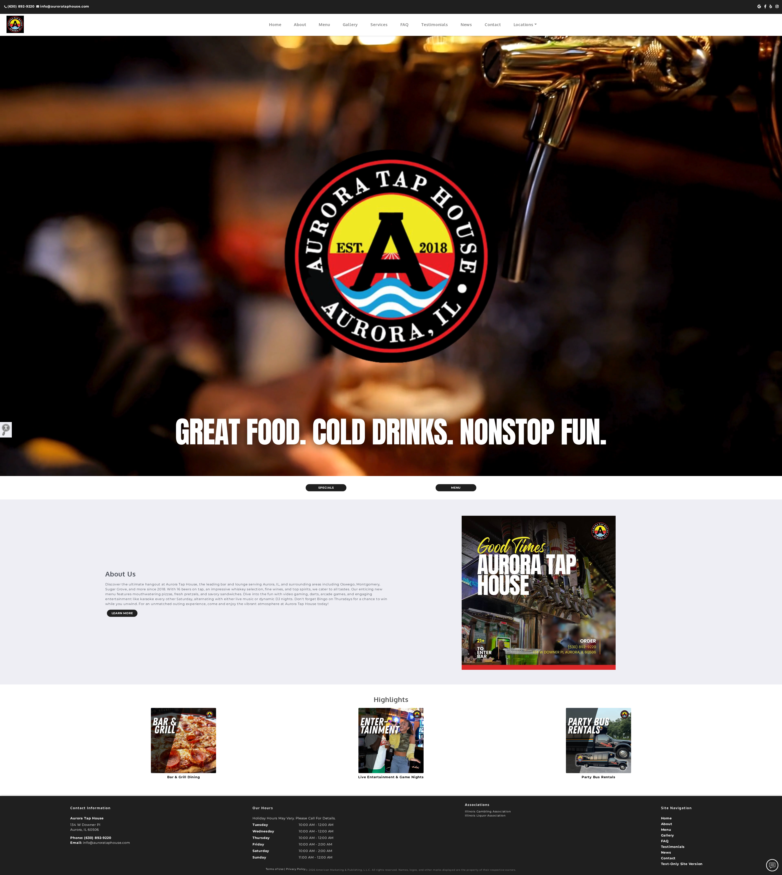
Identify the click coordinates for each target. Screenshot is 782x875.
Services (379, 24)
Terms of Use (275, 869)
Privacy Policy (296, 869)
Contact (493, 24)
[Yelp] (770, 6)
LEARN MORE (122, 613)
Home (275, 24)
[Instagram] (777, 6)
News (466, 24)
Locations (523, 24)
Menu (324, 24)
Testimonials (434, 24)
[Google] (759, 6)
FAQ (404, 24)
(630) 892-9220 (21, 6)
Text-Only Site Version (682, 864)
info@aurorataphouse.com (64, 6)
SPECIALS (326, 487)
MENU (456, 487)
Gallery (350, 24)
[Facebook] (765, 6)
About (300, 24)
